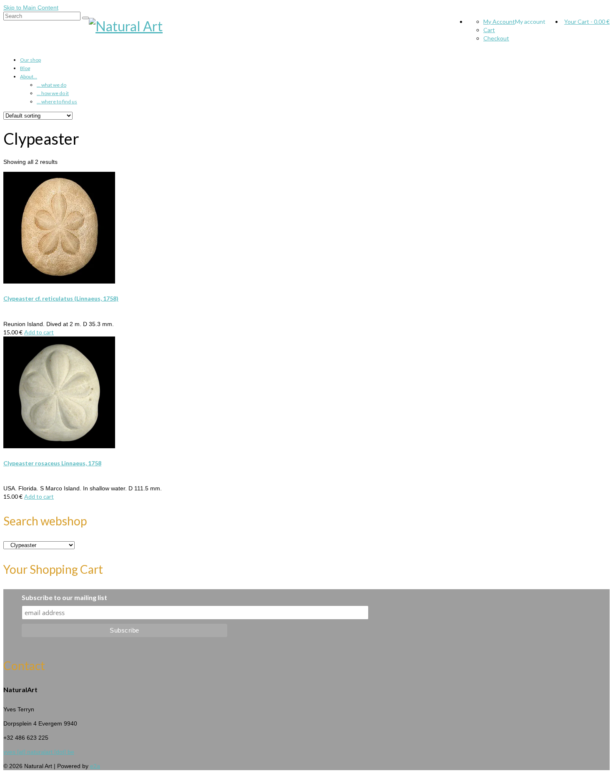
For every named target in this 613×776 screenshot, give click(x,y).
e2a (95, 766)
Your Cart (587, 21)
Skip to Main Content (30, 7)
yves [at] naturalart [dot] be (38, 751)
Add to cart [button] (39, 332)
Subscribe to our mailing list (64, 597)
